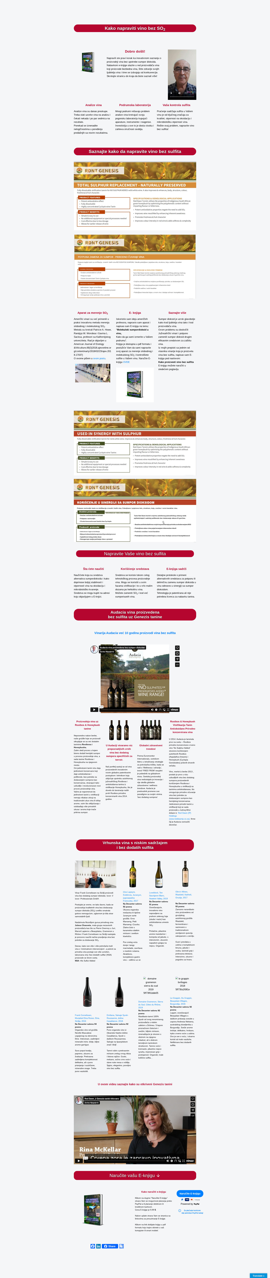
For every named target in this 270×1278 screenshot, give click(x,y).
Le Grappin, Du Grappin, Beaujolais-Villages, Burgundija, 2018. (181, 1001)
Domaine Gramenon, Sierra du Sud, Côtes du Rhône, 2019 (150, 1005)
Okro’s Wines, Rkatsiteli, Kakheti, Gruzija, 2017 (184, 895)
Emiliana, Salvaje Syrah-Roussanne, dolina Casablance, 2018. (117, 1018)
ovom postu (99, 358)
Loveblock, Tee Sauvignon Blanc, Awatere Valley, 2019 (158, 896)
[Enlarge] (129, 723)
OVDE (126, 362)
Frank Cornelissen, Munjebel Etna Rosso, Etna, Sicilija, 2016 (87, 1018)
